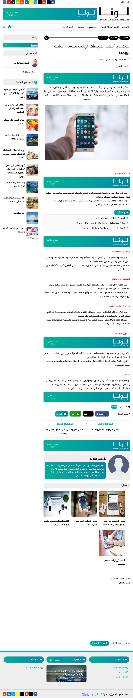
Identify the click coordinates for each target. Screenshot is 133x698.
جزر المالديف (19, 213)
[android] (18, 2)
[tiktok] (40, 2)
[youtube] (44, 2)
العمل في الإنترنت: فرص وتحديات (110, 218)
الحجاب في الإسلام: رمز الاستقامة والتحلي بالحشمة (15, 108)
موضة (81, 27)
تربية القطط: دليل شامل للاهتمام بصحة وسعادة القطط (14, 154)
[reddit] (22, 2)
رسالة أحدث (125, 643)
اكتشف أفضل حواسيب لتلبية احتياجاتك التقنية (104, 228)
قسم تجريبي (67, 27)
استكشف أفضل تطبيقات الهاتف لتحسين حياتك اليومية (101, 223)
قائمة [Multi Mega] (110, 27)
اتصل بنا (122, 672)
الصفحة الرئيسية (99, 643)
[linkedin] (27, 2)
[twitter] (49, 2)
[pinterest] (9, 2)
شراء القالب (124, 2)
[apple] (13, 2)
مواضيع (92, 27)
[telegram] (35, 2)
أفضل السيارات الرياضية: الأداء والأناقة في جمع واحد (14, 93)
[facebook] (53, 2)
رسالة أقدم (115, 643)
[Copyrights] (85, 694)
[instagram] (4, 2)
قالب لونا (95, 694)
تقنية (114, 406)
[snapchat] (31, 2)
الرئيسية (125, 27)
